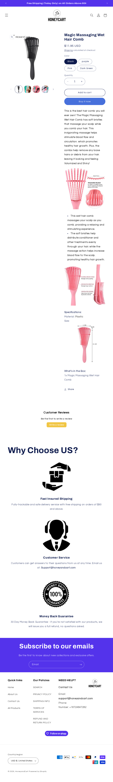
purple (85, 61)
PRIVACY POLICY (42, 694)
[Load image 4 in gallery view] (45, 89)
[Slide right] (53, 89)
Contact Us (14, 701)
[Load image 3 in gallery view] (36, 89)
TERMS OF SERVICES (38, 710)
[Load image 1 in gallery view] (18, 89)
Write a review (56, 425)
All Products (14, 708)
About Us (13, 694)
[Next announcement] (107, 3)
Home (11, 687)
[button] (6, 15)
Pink (70, 68)
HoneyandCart (21, 771)
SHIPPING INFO (41, 701)
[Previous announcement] (6, 3)
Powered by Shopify (38, 771)
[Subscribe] (80, 664)
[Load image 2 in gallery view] (27, 89)
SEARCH (37, 687)
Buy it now (85, 101)
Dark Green (86, 68)
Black (71, 61)
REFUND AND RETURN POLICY (42, 721)
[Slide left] (11, 89)
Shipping (68, 50)
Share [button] (71, 389)
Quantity (68, 75)
